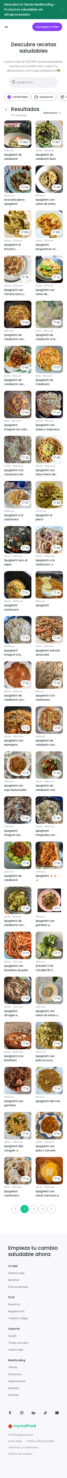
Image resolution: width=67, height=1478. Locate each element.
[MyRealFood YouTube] (57, 1413)
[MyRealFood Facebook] (10, 1413)
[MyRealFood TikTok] (45, 1413)
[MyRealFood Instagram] (22, 1413)
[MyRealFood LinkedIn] (33, 1413)
